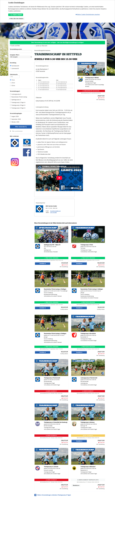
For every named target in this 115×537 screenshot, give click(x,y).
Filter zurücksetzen (17, 131)
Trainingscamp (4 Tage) (18, 105)
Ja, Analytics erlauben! (16, 14)
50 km (13, 85)
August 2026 (15, 116)
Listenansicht (15, 68)
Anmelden (42, 263)
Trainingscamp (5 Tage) (18, 108)
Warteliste (75, 485)
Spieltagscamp (16, 99)
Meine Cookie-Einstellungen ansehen (88, 14)
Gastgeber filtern (14, 55)
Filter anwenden (20, 127)
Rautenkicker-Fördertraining (19, 97)
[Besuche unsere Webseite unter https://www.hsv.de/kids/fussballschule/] (15, 143)
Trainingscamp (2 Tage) (18, 102)
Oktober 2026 (15, 122)
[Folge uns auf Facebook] (27, 152)
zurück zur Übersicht (41, 46)
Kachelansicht (15, 66)
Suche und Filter (15, 45)
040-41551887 (53, 212)
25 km (13, 83)
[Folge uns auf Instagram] (15, 162)
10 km (13, 80)
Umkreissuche (14, 74)
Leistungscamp (16, 94)
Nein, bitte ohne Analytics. (17, 18)
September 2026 (16, 119)
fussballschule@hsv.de (55, 211)
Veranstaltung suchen (16, 49)
